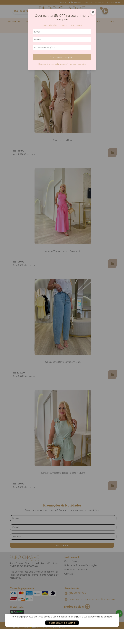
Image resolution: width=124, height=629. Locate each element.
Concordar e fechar (62, 623)
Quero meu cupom (62, 57)
